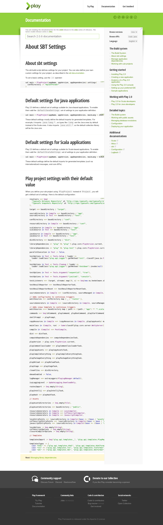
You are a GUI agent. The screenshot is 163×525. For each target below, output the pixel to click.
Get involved (96, 506)
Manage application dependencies (119, 59)
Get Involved (128, 6)
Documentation (108, 6)
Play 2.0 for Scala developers (123, 101)
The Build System (118, 53)
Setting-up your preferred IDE (123, 87)
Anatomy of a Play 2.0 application (120, 81)
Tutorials (38, 503)
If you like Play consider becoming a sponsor (111, 482)
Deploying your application (122, 126)
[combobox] (62, 36)
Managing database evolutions (124, 120)
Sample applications (119, 90)
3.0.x (133, 32)
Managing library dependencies (44, 457)
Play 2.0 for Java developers (123, 104)
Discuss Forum (47, 482)
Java (135, 36)
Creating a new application (122, 77)
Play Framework (35, 6)
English (132, 41)
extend (142, 29)
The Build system (118, 114)
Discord (58, 482)
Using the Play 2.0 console (122, 84)
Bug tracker (96, 503)
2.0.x (76, 29)
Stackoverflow (70, 482)
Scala (130, 36)
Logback (114, 152)
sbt (112, 146)
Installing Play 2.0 (118, 74)
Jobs (67, 500)
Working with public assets (122, 117)
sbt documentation (77, 73)
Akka (113, 143)
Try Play (90, 6)
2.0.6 (61, 29)
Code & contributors (96, 500)
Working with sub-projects (122, 63)
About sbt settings (118, 55)
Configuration (116, 123)
